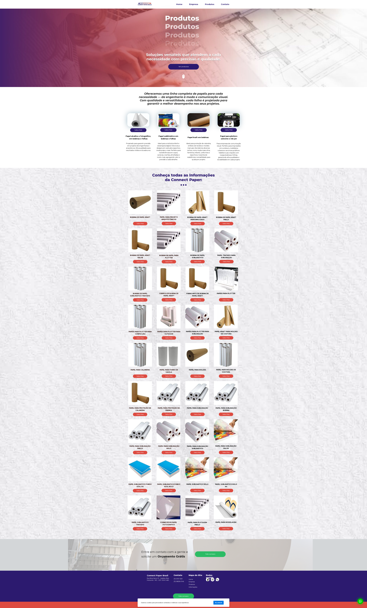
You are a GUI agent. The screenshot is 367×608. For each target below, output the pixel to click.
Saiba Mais (138, 130)
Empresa (193, 4)
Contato (225, 4)
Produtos (209, 4)
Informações (193, 587)
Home (179, 4)
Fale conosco (210, 554)
